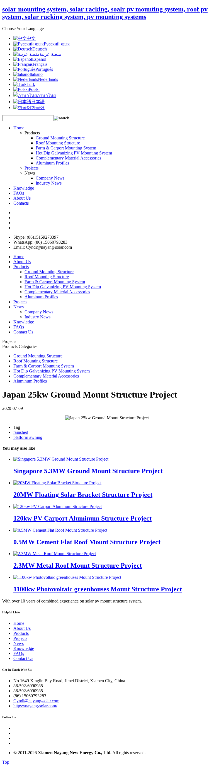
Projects (31, 168)
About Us (22, 198)
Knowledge (23, 188)
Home (18, 127)
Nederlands (48, 79)
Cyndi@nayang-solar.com (36, 700)
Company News (50, 178)
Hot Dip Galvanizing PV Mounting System (74, 153)
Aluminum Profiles (52, 163)
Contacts (21, 203)
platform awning (27, 437)
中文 (31, 38)
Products (21, 266)
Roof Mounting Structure (58, 143)
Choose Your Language (23, 28)
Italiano (36, 74)
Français (40, 64)
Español (39, 59)
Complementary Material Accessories (68, 158)
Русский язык (57, 44)
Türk (30, 84)
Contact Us (23, 332)
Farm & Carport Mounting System (66, 148)
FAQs (18, 193)
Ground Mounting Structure (60, 138)
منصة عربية (50, 54)
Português (44, 69)
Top (5, 762)
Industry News (49, 183)
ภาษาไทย (46, 95)
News (18, 306)
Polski (34, 89)
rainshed (20, 432)
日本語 (38, 101)
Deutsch (39, 49)
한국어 (38, 107)
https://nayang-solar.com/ (35, 705)
